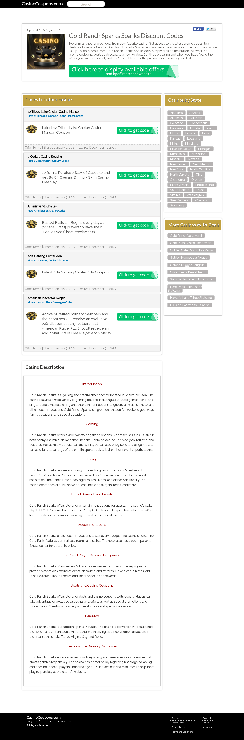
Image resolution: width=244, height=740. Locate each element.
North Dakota (179, 174)
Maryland (191, 143)
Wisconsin (202, 200)
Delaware (176, 128)
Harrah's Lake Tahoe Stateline (191, 298)
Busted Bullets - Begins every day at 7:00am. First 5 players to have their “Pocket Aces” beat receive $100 (73, 227)
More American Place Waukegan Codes (50, 302)
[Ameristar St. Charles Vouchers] (32, 224)
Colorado (176, 123)
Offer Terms (33, 147)
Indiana (190, 133)
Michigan (204, 149)
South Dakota (179, 190)
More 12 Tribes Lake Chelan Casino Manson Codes (55, 115)
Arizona (194, 113)
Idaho (210, 128)
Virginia (175, 195)
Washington (195, 195)
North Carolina (200, 169)
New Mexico (201, 164)
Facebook (207, 718)
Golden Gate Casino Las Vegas (192, 250)
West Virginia (179, 200)
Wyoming (177, 205)
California (196, 118)
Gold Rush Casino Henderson (190, 243)
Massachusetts (180, 149)
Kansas (175, 138)
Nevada (193, 159)
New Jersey (178, 164)
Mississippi (198, 154)
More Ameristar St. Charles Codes (46, 210)
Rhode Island (204, 185)
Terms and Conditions (182, 732)
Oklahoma (177, 179)
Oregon (196, 179)
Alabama (176, 113)
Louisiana (193, 138)
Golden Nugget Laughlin (187, 265)
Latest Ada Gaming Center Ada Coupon (75, 272)
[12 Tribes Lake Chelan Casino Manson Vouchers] (32, 130)
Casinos (175, 718)
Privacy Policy (178, 727)
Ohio (199, 174)
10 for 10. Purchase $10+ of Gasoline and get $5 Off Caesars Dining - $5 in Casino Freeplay (76, 177)
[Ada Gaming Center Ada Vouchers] (32, 274)
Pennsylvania (179, 185)
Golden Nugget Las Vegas (188, 257)
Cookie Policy (178, 723)
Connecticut (198, 123)
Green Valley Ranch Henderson (192, 279)
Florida (195, 128)
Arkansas (176, 118)
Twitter (206, 723)
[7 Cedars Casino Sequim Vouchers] (32, 175)
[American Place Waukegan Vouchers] (32, 316)
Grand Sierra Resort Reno (187, 272)
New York (176, 169)
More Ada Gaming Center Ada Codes (48, 260)
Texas (200, 190)
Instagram (208, 727)
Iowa (205, 133)
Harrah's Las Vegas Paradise (189, 305)
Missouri (175, 159)
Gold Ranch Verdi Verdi (186, 235)
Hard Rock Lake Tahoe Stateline (184, 288)
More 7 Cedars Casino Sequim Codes (48, 160)
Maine (174, 143)
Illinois (174, 133)
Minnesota (177, 154)
